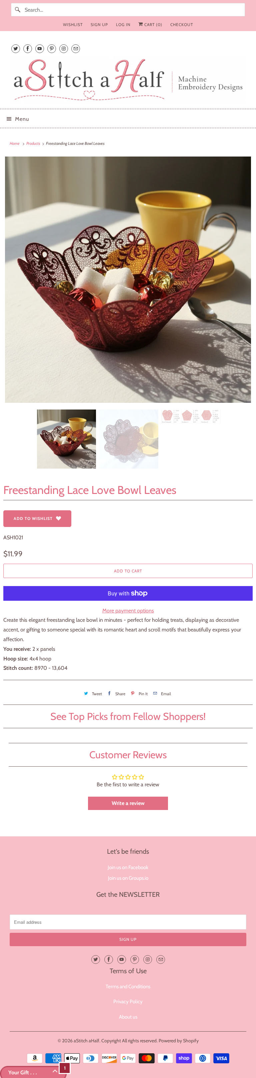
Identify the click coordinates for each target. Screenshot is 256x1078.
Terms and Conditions (128, 987)
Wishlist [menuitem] (73, 24)
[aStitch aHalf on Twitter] (15, 48)
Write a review (128, 803)
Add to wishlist (33, 518)
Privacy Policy (128, 1002)
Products (33, 143)
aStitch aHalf (86, 1041)
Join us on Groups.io (128, 878)
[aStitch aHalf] (128, 80)
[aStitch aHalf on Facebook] (27, 48)
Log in (123, 24)
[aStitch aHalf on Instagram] (63, 48)
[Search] (17, 9)
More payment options (128, 610)
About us (128, 1017)
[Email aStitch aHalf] (75, 48)
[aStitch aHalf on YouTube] (39, 48)
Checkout (181, 24)
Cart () (152, 24)
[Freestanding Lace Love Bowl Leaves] (128, 280)
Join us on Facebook (128, 867)
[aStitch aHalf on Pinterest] (51, 48)
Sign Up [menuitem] (99, 24)
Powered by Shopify (179, 1041)
